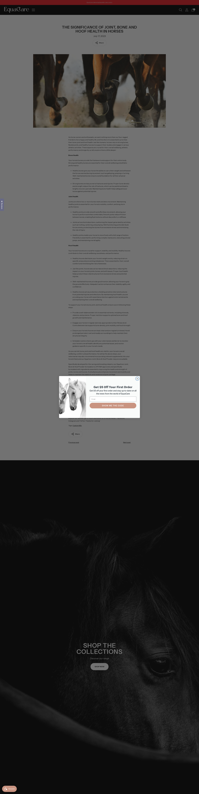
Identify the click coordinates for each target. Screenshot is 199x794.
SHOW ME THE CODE (113, 405)
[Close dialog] (137, 378)
